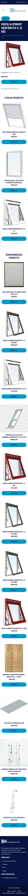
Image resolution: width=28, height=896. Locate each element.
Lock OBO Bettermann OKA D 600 (14, 723)
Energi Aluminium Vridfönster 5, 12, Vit (14, 389)
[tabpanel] (14, 55)
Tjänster (5, 864)
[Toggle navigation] (3, 10)
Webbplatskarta (21, 893)
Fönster (11, 72)
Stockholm (5, 2)
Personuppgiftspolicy (8, 893)
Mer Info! (14, 82)
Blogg (4, 871)
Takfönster (17, 72)
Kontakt (14, 891)
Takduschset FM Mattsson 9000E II (14, 817)
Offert (5, 18)
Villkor (19, 891)
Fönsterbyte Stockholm (9, 861)
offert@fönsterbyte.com (21, 2)
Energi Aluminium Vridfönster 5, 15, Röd (14, 628)
